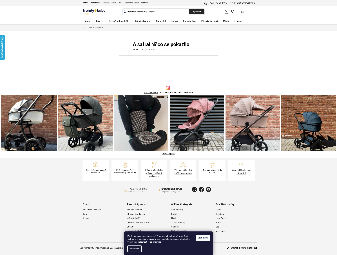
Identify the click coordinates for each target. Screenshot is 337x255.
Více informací (154, 241)
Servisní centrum (109, 3)
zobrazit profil (168, 153)
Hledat (196, 11)
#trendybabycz (151, 92)
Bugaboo (220, 214)
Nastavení (134, 248)
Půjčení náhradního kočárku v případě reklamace (154, 173)
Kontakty (144, 3)
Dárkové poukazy (179, 231)
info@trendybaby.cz (244, 2)
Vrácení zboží (133, 218)
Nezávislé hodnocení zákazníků (241, 171)
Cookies (131, 227)
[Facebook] (201, 189)
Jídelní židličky (178, 222)
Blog (120, 3)
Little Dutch (221, 218)
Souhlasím (203, 237)
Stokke (219, 222)
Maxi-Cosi (220, 231)
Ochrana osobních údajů (138, 222)
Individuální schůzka (91, 3)
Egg (217, 227)
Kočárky (175, 214)
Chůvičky (175, 227)
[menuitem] (87, 21)
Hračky (174, 218)
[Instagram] (194, 189)
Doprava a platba (132, 3)
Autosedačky (177, 209)
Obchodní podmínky (136, 214)
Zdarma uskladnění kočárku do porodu (183, 171)
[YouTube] (208, 189)
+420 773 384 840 (217, 2)
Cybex (218, 209)
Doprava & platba (135, 231)
